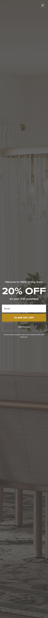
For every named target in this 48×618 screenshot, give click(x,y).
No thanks (24, 327)
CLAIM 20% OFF (24, 317)
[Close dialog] (42, 5)
